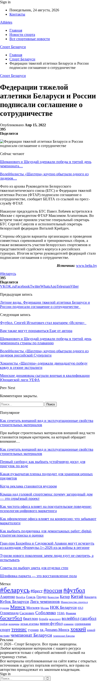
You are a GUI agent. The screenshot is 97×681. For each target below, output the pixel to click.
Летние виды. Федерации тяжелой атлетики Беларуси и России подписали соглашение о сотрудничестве (45, 304)
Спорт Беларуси (13, 47)
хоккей (78, 629)
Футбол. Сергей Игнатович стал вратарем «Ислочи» (43, 323)
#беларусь (8, 274)
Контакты (17, 14)
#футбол (74, 590)
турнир (33, 630)
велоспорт (55, 619)
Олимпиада (9, 613)
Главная (15, 30)
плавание (69, 624)
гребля (4, 623)
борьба (43, 619)
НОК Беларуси (63, 607)
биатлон (30, 618)
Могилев (33, 608)
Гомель (31, 597)
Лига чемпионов (45, 601)
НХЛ (80, 607)
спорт (5, 629)
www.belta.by (86, 266)
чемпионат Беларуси (31, 635)
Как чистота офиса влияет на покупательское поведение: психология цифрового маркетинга (46, 508)
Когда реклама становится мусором (28, 486)
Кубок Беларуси (14, 601)
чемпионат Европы (64, 635)
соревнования (83, 624)
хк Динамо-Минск (54, 630)
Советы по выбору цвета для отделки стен (34, 568)
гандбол (88, 618)
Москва (44, 607)
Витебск (20, 597)
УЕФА (61, 613)
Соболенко (45, 612)
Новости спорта (22, 35)
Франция (71, 613)
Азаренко (7, 597)
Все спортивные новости (29, 39)
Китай (77, 596)
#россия (53, 590)
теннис (19, 629)
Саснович (27, 613)
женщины (13, 623)
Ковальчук (90, 597)
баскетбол (11, 618)
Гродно (41, 597)
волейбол (70, 618)
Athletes (6, 22)
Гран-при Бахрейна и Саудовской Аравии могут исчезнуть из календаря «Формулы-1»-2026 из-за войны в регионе (47, 545)
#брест (37, 591)
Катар (65, 596)
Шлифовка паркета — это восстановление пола (38, 576)
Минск (17, 607)
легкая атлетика (29, 624)
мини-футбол (51, 623)
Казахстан (53, 597)
